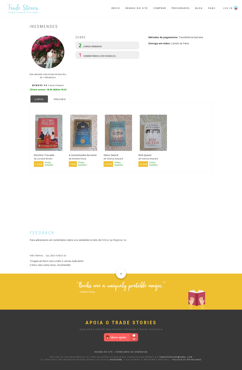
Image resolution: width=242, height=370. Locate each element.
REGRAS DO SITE (103, 352)
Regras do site (137, 8)
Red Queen (144, 155)
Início (115, 8)
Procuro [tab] (60, 99)
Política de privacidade (187, 359)
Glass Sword (111, 155)
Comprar (159, 8)
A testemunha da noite (83, 155)
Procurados (181, 8)
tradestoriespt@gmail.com (175, 357)
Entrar (105, 240)
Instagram (115, 359)
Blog (199, 8)
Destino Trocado (44, 155)
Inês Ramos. (37, 255)
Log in (228, 8)
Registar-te (119, 240)
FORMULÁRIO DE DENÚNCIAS (132, 352)
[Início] (23, 8)
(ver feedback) (107, 55)
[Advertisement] (121, 204)
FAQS (211, 8)
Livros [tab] (39, 99)
